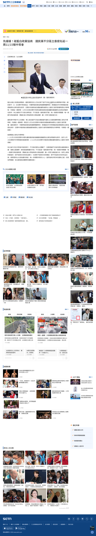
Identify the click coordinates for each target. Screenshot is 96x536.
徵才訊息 (70, 524)
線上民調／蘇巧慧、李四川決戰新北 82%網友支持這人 (35, 268)
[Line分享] (4, 60)
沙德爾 (52, 314)
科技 (88, 6)
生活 (56, 6)
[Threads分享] (4, 64)
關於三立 (5, 524)
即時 (8, 6)
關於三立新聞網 (15, 524)
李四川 (76, 114)
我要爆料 (63, 524)
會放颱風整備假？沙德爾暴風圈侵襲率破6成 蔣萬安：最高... (81, 305)
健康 (60, 6)
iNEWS (56, 2)
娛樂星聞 (50, 2)
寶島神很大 (76, 2)
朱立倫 (32, 97)
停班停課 (19, 314)
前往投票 (86, 118)
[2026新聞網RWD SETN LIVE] (24, 2)
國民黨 (24, 97)
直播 (45, 6)
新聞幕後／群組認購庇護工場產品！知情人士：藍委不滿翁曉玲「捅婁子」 (35, 504)
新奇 (84, 6)
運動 (72, 6)
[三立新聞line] (82, 518)
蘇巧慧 (76, 112)
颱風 (42, 314)
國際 (64, 6)
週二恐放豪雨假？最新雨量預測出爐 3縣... (17, 221)
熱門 (33, 6)
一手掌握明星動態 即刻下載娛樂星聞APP (50, 215)
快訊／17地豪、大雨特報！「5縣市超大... (16, 218)
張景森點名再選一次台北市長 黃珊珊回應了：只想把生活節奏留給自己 (35, 486)
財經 (76, 6)
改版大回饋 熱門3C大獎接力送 (13, 215)
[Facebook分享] (4, 56)
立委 (50, 102)
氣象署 (62, 314)
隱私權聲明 (25, 524)
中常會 (36, 97)
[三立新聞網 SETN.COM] (4, 5)
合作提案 (47, 524)
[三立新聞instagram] (78, 518)
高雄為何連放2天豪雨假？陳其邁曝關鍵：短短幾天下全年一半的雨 (57, 467)
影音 (37, 6)
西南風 (29, 314)
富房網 (82, 2)
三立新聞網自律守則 (36, 524)
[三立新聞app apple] (8, 528)
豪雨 (9, 314)
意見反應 (55, 524)
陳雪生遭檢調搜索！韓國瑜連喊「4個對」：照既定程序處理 (13, 486)
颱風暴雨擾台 (15, 6)
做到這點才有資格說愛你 (45, 221)
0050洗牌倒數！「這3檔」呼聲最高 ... (49, 218)
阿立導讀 (69, 2)
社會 (49, 6)
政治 (29, 6)
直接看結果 (77, 118)
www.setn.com (18, 532)
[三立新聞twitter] (87, 518)
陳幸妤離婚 (23, 6)
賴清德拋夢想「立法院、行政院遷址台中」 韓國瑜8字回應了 (57, 504)
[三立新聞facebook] (73, 518)
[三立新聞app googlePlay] (20, 528)
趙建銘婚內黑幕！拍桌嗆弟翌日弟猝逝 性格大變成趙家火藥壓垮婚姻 (13, 467)
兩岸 (68, 6)
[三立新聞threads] (91, 518)
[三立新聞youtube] (69, 518)
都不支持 (76, 116)
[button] (87, 2)
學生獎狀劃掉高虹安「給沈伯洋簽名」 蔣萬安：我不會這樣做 (13, 504)
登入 (92, 2)
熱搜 (41, 6)
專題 (80, 6)
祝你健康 (62, 2)
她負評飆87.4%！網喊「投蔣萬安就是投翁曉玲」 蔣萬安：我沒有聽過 (57, 486)
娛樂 (52, 6)
